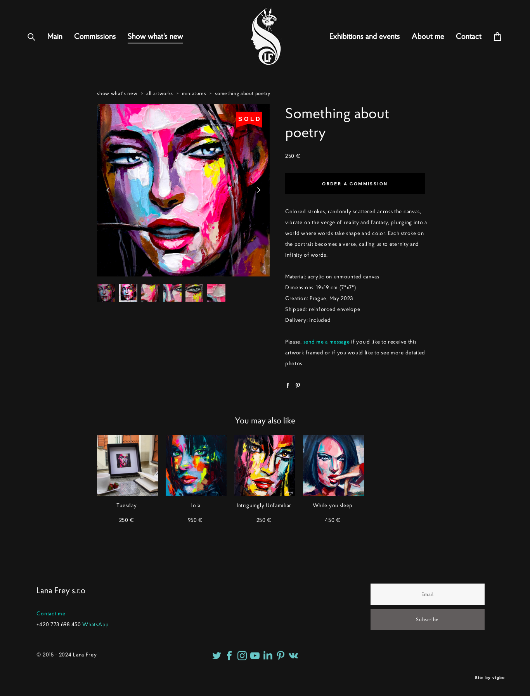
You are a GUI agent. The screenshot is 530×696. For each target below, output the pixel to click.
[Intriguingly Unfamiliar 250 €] (264, 465)
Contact (469, 36)
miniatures (194, 93)
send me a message (326, 341)
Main (54, 36)
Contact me (50, 613)
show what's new (117, 93)
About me (428, 36)
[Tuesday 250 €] (127, 465)
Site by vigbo (490, 678)
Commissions (95, 36)
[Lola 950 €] (196, 465)
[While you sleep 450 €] (333, 465)
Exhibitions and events (364, 36)
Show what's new (155, 36)
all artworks (159, 93)
